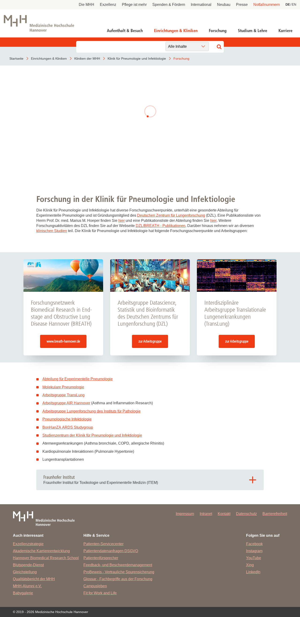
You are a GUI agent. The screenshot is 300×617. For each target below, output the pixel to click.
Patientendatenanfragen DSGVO (110, 551)
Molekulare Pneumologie (63, 387)
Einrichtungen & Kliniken (176, 30)
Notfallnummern (266, 5)
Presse (242, 5)
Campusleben (95, 586)
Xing (250, 565)
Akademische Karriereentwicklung (41, 551)
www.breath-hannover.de (63, 341)
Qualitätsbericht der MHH (34, 579)
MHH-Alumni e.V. (27, 586)
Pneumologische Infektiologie (67, 419)
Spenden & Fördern (168, 5)
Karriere (285, 30)
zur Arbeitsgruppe (150, 341)
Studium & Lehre (252, 30)
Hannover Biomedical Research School (46, 558)
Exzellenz (108, 5)
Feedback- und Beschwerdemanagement (117, 565)
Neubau (223, 5)
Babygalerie (23, 593)
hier (121, 221)
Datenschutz (246, 514)
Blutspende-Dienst (28, 565)
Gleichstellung (25, 572)
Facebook (254, 544)
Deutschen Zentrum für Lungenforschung (171, 215)
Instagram (254, 551)
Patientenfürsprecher (100, 558)
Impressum (185, 514)
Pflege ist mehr (134, 5)
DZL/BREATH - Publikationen (160, 226)
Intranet (206, 514)
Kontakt (224, 514)
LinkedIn (253, 572)
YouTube (253, 558)
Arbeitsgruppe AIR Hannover (66, 403)
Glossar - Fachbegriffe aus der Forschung (117, 579)
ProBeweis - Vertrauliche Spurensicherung (118, 572)
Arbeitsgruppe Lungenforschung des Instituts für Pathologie (91, 411)
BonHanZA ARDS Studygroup (67, 427)
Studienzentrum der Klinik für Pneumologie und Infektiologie (92, 435)
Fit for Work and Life (100, 593)
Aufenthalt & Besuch (125, 30)
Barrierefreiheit (274, 514)
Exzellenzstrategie (28, 544)
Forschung (218, 30)
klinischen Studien (51, 231)
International (201, 5)
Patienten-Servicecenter (103, 544)
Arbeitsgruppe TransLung (63, 395)
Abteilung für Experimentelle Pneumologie (77, 379)
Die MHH (86, 5)
